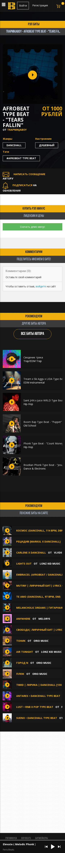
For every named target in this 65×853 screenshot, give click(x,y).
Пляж (20, 674)
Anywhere (23, 618)
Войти (23, 5)
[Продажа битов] (12, 6)
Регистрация (40, 5)
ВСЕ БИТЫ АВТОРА (32, 334)
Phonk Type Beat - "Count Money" (43, 443)
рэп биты (34, 24)
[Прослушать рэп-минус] (11, 359)
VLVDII (58, 552)
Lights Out (24, 563)
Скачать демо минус (32, 226)
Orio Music (41, 640)
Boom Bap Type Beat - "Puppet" (42, 422)
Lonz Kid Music (50, 563)
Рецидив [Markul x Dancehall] (38, 541)
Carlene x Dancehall (31, 552)
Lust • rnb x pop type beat (34, 707)
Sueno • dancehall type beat (36, 718)
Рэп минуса (11, 838)
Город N (22, 663)
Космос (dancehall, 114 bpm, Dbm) (40, 530)
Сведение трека (33, 357)
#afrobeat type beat (21, 158)
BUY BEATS (26, 838)
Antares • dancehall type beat (38, 696)
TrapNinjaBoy (17, 129)
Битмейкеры (41, 838)
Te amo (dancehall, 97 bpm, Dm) (38, 596)
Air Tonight (24, 651)
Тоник (20, 640)
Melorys (44, 618)
